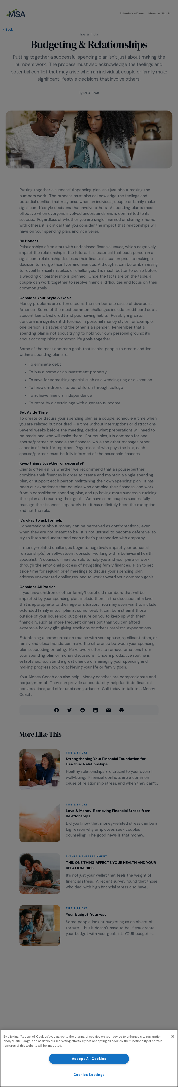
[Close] (173, 1036)
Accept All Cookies (89, 1059)
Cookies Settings (89, 1075)
